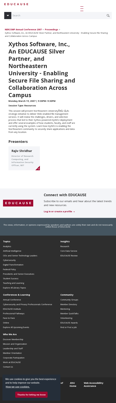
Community (66, 295)
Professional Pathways (13, 313)
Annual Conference (12, 300)
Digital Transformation (13, 265)
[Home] (16, 4)
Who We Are (10, 335)
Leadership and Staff (13, 348)
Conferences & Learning (16, 295)
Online (6, 323)
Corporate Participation (13, 358)
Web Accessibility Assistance (93, 384)
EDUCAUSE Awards (69, 323)
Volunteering (66, 318)
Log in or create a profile (58, 212)
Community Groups (69, 300)
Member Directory (68, 304)
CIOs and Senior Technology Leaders (20, 256)
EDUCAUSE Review (68, 256)
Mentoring (65, 309)
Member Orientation (12, 353)
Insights (65, 242)
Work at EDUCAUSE (12, 362)
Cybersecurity (9, 260)
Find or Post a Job (68, 327)
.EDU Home (73, 384)
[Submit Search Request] (108, 15)
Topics (6, 242)
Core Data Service (68, 251)
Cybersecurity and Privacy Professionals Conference (27, 304)
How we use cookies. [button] (18, 387)
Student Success (10, 278)
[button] (82, 8)
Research (64, 246)
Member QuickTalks (69, 313)
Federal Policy (9, 269)
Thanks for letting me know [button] (31, 394)
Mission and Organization (15, 344)
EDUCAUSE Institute (12, 309)
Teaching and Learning (13, 283)
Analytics (7, 246)
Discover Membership (13, 339)
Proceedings (51, 30)
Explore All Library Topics (14, 288)
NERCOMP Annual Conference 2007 (23, 30)
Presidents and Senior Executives (18, 274)
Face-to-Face (9, 318)
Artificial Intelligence (12, 251)
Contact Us (8, 367)
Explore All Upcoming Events (16, 327)
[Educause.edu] (18, 203)
